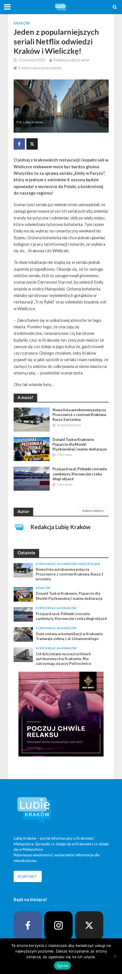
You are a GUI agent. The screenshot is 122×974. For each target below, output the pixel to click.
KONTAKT (27, 876)
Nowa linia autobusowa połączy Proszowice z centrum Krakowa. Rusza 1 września (79, 415)
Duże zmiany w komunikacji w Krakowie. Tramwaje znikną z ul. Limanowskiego (69, 636)
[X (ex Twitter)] (89, 925)
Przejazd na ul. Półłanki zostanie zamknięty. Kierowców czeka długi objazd (79, 474)
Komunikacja (48, 564)
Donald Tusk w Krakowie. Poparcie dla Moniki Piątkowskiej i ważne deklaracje (79, 444)
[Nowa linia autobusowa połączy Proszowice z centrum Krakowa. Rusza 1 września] (32, 418)
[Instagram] (58, 925)
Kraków (22, 23)
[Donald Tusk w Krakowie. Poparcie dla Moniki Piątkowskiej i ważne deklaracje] (32, 448)
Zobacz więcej (93, 510)
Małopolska (89, 564)
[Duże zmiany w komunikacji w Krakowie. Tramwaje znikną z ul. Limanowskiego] (23, 634)
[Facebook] (28, 925)
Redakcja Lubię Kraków (71, 60)
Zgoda (62, 965)
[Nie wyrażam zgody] (115, 956)
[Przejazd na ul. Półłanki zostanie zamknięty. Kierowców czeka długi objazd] (32, 478)
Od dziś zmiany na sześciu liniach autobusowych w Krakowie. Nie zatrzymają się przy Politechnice (63, 659)
